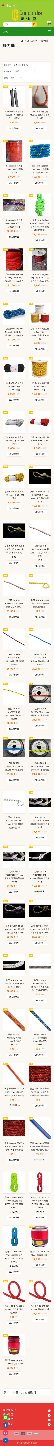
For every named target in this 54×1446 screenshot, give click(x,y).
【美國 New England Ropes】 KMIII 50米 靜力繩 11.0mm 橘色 (14, 277)
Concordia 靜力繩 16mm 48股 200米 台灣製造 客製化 (14, 223)
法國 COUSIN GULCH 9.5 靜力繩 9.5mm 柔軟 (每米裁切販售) (14, 549)
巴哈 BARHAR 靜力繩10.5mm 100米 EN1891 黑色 (14, 386)
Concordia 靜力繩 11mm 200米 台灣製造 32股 (14, 169)
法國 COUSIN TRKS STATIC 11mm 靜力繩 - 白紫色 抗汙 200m (14, 929)
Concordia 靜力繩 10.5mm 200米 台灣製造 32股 (40, 115)
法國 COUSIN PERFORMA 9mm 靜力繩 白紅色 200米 (14, 603)
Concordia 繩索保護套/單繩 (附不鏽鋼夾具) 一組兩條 (14, 115)
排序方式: (8, 71)
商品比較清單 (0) (21, 65)
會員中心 (11, 5)
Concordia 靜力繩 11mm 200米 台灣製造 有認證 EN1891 (40, 169)
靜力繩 (45, 41)
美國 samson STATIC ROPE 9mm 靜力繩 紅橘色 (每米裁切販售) (14, 1146)
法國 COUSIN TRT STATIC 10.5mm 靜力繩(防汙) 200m (14, 983)
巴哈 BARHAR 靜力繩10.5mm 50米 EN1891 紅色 (40, 440)
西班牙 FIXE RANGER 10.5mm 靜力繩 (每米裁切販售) (14, 1309)
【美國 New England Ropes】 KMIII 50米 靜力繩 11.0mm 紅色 (40, 277)
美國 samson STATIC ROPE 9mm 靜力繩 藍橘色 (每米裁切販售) (39, 1146)
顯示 (6, 78)
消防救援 (32, 41)
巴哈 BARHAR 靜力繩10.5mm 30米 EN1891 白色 (14, 440)
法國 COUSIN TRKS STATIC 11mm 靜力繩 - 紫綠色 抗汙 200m (40, 929)
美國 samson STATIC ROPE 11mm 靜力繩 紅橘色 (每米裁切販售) (40, 1092)
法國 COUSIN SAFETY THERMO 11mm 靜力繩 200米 (14, 820)
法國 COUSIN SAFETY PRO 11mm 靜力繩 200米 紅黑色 (40, 712)
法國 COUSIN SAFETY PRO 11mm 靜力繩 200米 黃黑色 (40, 766)
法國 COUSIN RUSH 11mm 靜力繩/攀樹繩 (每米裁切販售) (40, 603)
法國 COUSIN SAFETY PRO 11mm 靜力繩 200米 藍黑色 (14, 766)
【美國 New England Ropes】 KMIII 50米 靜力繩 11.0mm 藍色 (14, 332)
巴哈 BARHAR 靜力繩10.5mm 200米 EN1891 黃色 (39, 386)
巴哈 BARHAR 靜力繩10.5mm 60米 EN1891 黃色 (14, 495)
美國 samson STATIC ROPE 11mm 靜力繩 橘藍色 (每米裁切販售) (14, 1092)
